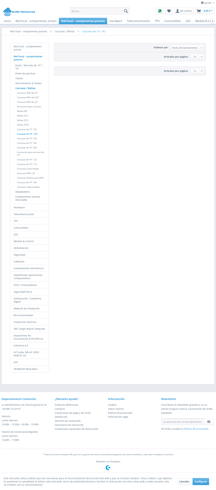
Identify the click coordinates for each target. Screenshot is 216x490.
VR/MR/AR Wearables (26, 369)
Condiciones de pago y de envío (73, 412)
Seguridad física (23, 291)
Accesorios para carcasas (29, 106)
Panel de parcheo (25, 73)
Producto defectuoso (66, 404)
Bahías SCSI (22, 120)
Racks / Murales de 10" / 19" (29, 67)
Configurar (201, 481)
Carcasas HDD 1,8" (26, 173)
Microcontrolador (23, 315)
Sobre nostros (116, 408)
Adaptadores (22, 191)
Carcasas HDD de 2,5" (27, 102)
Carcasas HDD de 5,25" (28, 97)
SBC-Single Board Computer (29, 328)
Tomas (19, 78)
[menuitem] (99, 11)
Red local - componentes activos (28, 48)
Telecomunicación (24, 214)
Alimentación (21, 248)
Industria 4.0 (21, 345)
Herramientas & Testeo (28, 83)
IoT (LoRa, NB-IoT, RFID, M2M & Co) (26, 354)
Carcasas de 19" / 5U (27, 138)
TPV (16, 221)
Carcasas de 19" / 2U (27, 159)
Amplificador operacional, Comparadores (28, 276)
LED (16, 234)
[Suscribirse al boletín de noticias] (209, 421)
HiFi (16, 362)
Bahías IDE (22, 111)
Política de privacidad (120, 412)
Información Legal (118, 416)
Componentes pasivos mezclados (27, 198)
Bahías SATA (23, 124)
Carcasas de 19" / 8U (27, 147)
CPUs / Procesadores (25, 285)
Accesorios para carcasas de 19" (30, 153)
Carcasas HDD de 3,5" (27, 92)
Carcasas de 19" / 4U (27, 133)
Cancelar (184, 481)
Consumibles (21, 227)
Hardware (19, 207)
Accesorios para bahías (28, 168)
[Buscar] (125, 11)
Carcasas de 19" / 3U (27, 129)
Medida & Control (24, 241)
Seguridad (19, 254)
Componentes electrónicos (29, 268)
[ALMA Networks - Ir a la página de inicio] (19, 12)
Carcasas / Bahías (25, 88)
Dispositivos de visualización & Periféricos (28, 337)
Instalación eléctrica (25, 322)
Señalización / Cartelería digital (27, 300)
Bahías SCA (22, 115)
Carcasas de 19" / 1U (27, 164)
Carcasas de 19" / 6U (27, 143)
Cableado (19, 261)
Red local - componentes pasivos (28, 58)
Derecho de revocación (68, 420)
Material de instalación (27, 308)
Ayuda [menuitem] (208, 2)
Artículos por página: (176, 56)
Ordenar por (161, 47)
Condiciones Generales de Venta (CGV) (76, 429)
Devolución (61, 416)
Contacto (60, 408)
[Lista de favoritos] (169, 11)
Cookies (112, 404)
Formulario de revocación (69, 424)
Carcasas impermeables (28, 187)
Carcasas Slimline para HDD (30, 177)
